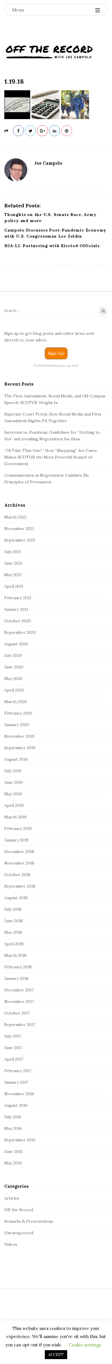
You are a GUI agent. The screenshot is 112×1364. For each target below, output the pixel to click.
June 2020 (13, 667)
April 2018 (14, 943)
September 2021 (19, 540)
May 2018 (13, 932)
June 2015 (13, 1151)
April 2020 (14, 690)
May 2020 (13, 678)
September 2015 (19, 1140)
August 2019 (16, 759)
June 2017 (13, 1047)
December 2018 (19, 851)
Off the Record (18, 1209)
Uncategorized (18, 1232)
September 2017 (19, 1024)
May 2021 (13, 574)
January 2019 (16, 840)
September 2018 (19, 886)
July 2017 (12, 1036)
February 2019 (18, 828)
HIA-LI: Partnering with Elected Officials (52, 245)
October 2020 (17, 620)
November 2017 (19, 1001)
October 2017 (17, 1013)
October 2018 (17, 874)
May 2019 (13, 793)
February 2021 (17, 597)
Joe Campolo (48, 163)
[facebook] (18, 130)
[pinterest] (66, 130)
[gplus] (42, 130)
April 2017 (13, 1059)
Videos (10, 1244)
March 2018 (15, 955)
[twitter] (30, 130)
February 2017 (17, 1070)
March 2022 (15, 517)
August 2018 (16, 897)
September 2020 (20, 632)
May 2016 (13, 1128)
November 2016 (19, 1093)
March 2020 (15, 701)
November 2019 (19, 736)
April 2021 (13, 586)
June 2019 (13, 782)
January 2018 (16, 978)
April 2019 (14, 805)
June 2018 (13, 920)
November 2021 (19, 528)
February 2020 (18, 713)
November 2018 (19, 863)
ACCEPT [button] (56, 1354)
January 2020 (16, 724)
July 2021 (12, 551)
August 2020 (16, 644)
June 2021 (13, 563)
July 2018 (12, 909)
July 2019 (12, 770)
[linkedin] (54, 130)
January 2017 (16, 1082)
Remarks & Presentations (28, 1221)
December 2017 (19, 990)
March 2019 (15, 817)
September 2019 (19, 747)
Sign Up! (56, 353)
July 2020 (13, 655)
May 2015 (13, 1163)
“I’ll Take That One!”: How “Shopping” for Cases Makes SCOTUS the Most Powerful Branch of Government (50, 457)
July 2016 (12, 1116)
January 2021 (16, 609)
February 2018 (18, 967)
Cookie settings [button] (85, 1345)
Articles (11, 1198)
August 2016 (16, 1105)
